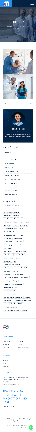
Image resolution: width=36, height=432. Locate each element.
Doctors (5, 361)
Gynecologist (10, 171)
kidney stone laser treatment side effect (15, 268)
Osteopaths (8, 70)
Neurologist (8, 95)
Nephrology (9, 187)
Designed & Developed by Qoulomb (18, 425)
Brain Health (7, 225)
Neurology (7, 281)
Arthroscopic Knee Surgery (11, 215)
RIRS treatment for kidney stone (13, 297)
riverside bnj (7, 300)
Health (21, 235)
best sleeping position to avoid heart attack (16, 222)
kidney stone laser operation (12, 264)
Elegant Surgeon (12, 73)
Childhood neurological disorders (13, 228)
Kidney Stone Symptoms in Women (14, 274)
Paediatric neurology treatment (13, 284)
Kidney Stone (10, 183)
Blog (7, 152)
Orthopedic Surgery (18, 281)
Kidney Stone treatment (11, 277)
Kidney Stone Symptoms (11, 271)
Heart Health (18, 241)
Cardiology (9, 160)
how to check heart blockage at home (15, 251)
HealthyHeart (18, 238)
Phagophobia (10, 98)
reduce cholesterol (9, 290)
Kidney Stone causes (10, 261)
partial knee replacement (11, 287)
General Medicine (23, 347)
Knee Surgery (24, 277)
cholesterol (10, 163)
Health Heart (7, 238)
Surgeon (15, 70)
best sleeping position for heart (13, 219)
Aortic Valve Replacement (11, 212)
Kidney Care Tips (11, 179)
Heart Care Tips (11, 175)
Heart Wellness (8, 248)
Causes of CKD (24, 225)
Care (15, 225)
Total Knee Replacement (11, 307)
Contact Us (6, 366)
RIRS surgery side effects (11, 294)
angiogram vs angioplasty (11, 205)
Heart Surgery (8, 245)
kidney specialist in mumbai (12, 258)
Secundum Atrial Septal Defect (23, 300)
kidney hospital (19, 254)
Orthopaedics (22, 350)
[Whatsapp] (31, 427)
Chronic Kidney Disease (10, 232)
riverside (27, 297)
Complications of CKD (10, 235)
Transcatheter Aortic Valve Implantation (15, 310)
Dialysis (8, 167)
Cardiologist (10, 156)
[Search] (27, 4)
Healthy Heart (8, 241)
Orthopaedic (10, 194)
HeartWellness (19, 245)
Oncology (6, 347)
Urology (20, 341)
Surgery (6, 304)
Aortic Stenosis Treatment (11, 209)
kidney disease (8, 254)
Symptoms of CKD (16, 304)
